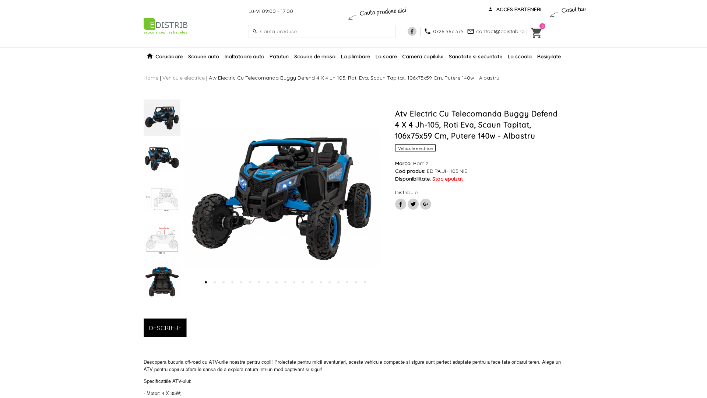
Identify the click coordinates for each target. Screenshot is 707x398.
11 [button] (294, 282)
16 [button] (338, 282)
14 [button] (321, 282)
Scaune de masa (314, 56)
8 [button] (268, 282)
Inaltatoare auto (244, 56)
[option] (162, 118)
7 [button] (259, 282)
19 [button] (365, 282)
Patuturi (279, 56)
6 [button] (250, 282)
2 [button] (215, 282)
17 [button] (347, 282)
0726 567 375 (448, 31)
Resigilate (549, 56)
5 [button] (241, 282)
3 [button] (223, 282)
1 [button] (206, 282)
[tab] (165, 328)
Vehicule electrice (183, 77)
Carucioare (169, 56)
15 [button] (329, 282)
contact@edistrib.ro (500, 31)
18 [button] (356, 282)
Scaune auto (203, 56)
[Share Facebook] (400, 204)
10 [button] (285, 282)
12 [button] (303, 282)
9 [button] (276, 282)
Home (151, 77)
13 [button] (312, 282)
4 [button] (232, 282)
